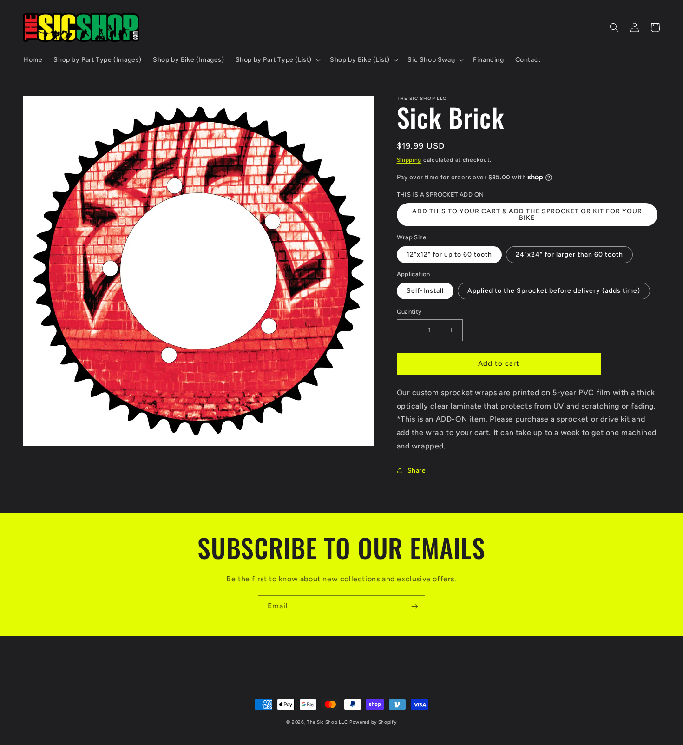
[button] (277, 60)
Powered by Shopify (373, 722)
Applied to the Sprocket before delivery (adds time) (553, 291)
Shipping (409, 160)
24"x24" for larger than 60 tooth (569, 254)
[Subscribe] (414, 606)
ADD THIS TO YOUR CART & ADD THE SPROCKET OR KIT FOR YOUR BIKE (527, 214)
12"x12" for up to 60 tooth (449, 254)
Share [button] (416, 471)
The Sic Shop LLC (327, 722)
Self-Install (425, 291)
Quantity (409, 311)
